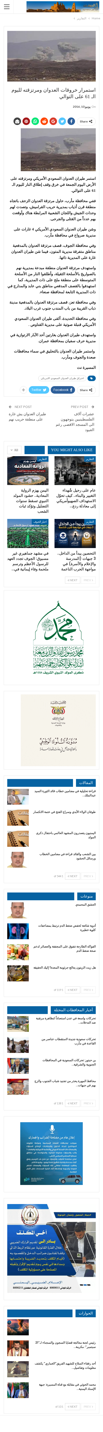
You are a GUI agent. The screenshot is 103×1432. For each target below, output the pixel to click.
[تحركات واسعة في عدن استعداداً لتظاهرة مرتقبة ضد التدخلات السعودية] (18, 1024)
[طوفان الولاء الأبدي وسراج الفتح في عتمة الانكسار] (18, 818)
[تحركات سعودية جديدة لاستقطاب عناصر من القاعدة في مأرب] (18, 1045)
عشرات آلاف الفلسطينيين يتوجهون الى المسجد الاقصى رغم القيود (75, 421)
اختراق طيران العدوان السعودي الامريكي (62, 378)
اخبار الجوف (40, 521)
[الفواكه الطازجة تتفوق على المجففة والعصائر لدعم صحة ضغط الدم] (18, 952)
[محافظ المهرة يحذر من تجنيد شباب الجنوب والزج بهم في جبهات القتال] (18, 1087)
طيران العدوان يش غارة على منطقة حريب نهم (27, 416)
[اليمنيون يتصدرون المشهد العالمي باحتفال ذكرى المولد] (18, 839)
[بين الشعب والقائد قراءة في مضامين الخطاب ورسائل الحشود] (18, 860)
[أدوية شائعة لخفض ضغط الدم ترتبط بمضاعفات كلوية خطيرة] (18, 931)
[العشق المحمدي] (18, 910)
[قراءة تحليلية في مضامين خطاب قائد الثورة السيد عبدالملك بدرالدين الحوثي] (18, 797)
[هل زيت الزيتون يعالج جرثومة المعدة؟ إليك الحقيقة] (18, 973)
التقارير (90, 458)
